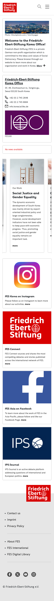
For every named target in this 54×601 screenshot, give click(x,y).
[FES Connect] (27, 327)
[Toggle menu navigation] (47, 6)
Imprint (11, 519)
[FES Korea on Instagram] (27, 274)
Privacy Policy (15, 526)
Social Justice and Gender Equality (25, 195)
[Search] (40, 6)
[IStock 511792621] (27, 27)
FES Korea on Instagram (19, 296)
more (15, 245)
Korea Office (14, 83)
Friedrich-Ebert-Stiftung (22, 79)
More (39, 65)
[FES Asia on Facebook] (27, 387)
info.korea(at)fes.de (18, 106)
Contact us (13, 513)
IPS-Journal (12, 464)
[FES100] (27, 122)
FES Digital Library (18, 554)
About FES (13, 541)
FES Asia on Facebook (18, 408)
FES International (17, 548)
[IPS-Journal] (27, 443)
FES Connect (12, 349)
